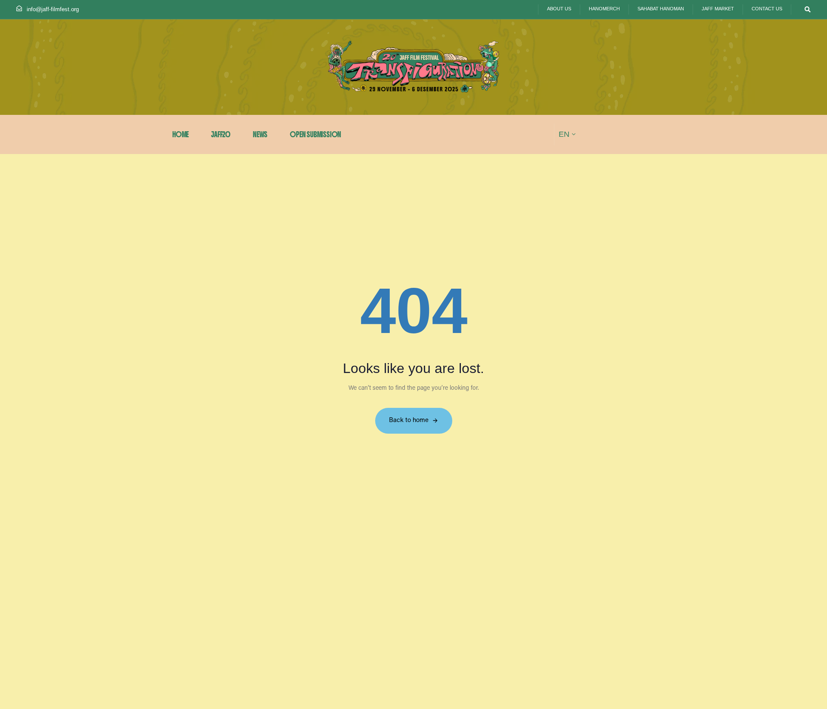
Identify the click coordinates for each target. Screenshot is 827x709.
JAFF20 (220, 134)
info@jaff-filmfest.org (53, 9)
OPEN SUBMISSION (315, 134)
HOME (180, 134)
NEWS (260, 134)
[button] (805, 9)
